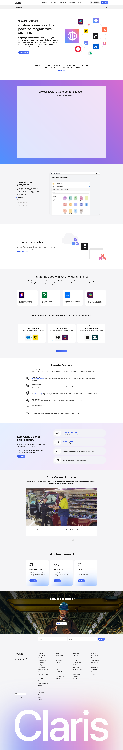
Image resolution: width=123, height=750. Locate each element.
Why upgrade (41, 667)
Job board (75, 676)
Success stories (59, 655)
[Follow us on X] (18, 659)
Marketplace (59, 660)
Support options (95, 665)
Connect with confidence (38, 378)
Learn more (61, 70)
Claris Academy (77, 662)
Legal (39, 690)
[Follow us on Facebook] (21, 659)
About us (40, 681)
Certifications (76, 665)
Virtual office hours (77, 669)
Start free (96, 2)
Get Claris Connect (23, 52)
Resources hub (94, 655)
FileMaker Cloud (42, 660)
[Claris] (18, 3)
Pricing (79, 2)
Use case (58, 662)
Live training (76, 672)
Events (75, 660)
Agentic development (43, 669)
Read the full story (34, 532)
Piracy (39, 695)
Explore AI (93, 674)
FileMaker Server (42, 662)
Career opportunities (43, 683)
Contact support (95, 672)
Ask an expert (59, 673)
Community (76, 655)
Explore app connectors (61, 152)
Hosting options (42, 665)
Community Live (77, 667)
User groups (76, 658)
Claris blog (93, 658)
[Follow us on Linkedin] (15, 659)
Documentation (94, 667)
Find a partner (59, 671)
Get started (33, 580)
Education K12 (59, 658)
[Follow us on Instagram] (26, 659)
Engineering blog (95, 660)
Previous (57, 348)
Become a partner (60, 676)
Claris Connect (18, 7)
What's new (41, 672)
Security (40, 697)
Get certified (21, 456)
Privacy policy (41, 692)
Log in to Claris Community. (70, 432)
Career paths (76, 674)
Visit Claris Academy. (68, 441)
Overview (99, 7)
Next (65, 348)
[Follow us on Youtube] (23, 659)
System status (94, 669)
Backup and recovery (43, 674)
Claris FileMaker (38, 393)
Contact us (40, 699)
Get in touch (104, 2)
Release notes (94, 662)
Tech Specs (105, 7)
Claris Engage (76, 679)
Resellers (40, 685)
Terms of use (41, 688)
